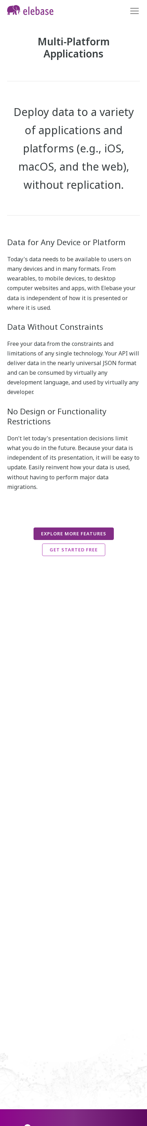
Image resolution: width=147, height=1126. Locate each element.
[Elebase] (30, 10)
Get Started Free (74, 549)
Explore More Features (73, 533)
